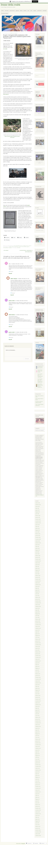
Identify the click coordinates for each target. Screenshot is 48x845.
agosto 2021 (37, 586)
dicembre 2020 (38, 601)
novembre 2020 (38, 602)
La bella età (39, 10)
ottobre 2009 (37, 833)
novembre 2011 (38, 788)
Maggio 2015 (37, 711)
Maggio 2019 (37, 635)
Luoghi (34, 10)
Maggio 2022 (37, 570)
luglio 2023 (37, 546)
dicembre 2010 (38, 808)
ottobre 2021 (37, 582)
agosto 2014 (37, 728)
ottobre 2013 (37, 746)
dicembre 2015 (38, 699)
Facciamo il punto (4, 13)
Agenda (17, 10)
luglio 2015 (37, 708)
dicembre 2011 (38, 786)
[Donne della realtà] (24, 23)
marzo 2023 (37, 553)
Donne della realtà (10, 5)
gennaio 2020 (37, 621)
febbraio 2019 (37, 639)
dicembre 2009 (38, 830)
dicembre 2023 (38, 537)
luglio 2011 (37, 795)
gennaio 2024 (37, 535)
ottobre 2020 (37, 604)
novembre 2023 (38, 539)
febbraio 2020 (37, 619)
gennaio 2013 (37, 762)
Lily (38, 369)
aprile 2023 (37, 551)
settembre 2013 (38, 748)
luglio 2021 (37, 588)
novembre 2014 (38, 722)
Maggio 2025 (37, 511)
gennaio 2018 (37, 653)
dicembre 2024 (38, 519)
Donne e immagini (23, 245)
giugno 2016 (37, 688)
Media (21, 10)
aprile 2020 (37, 615)
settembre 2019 (38, 628)
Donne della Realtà (17, 245)
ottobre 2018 (37, 646)
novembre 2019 (38, 624)
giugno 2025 (37, 510)
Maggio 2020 (37, 613)
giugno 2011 (37, 797)
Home (2, 10)
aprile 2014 (37, 735)
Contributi (44, 10)
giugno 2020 (37, 611)
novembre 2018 (38, 644)
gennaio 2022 (37, 577)
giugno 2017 (37, 666)
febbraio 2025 (37, 515)
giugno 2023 (37, 548)
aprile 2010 (37, 822)
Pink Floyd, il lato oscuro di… (40, 367)
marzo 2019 (37, 637)
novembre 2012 (38, 766)
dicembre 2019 (38, 622)
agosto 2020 (37, 608)
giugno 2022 (37, 568)
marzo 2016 (37, 693)
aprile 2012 (37, 779)
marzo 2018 (37, 650)
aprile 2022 (37, 571)
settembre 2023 (38, 542)
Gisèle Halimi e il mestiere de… (40, 386)
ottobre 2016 (37, 681)
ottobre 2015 (37, 702)
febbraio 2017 (37, 673)
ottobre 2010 (37, 811)
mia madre (5, 48)
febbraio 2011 (37, 804)
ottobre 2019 (37, 626)
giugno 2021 (37, 590)
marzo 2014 (37, 737)
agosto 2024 (37, 524)
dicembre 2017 (38, 655)
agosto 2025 (37, 506)
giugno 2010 (37, 819)
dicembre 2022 (38, 559)
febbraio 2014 (37, 739)
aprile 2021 (37, 593)
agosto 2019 (37, 630)
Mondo (25, 10)
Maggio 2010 (37, 821)
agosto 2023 (37, 544)
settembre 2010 (38, 813)
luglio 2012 (37, 773)
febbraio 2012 (37, 782)
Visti (28, 10)
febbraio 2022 (37, 575)
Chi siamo (6, 10)
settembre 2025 (38, 504)
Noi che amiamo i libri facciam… (40, 370)
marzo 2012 (37, 781)
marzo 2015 (37, 715)
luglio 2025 (37, 508)
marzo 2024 (37, 531)
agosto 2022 (37, 564)
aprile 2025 (37, 513)
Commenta (27, 358)
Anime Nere (16, 246)
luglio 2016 (37, 686)
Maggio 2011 (37, 799)
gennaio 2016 (37, 697)
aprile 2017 (37, 670)
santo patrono (6, 94)
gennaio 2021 (37, 599)
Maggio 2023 (37, 550)
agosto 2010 (37, 815)
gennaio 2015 (37, 719)
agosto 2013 (37, 750)
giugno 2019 (37, 633)
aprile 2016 (37, 691)
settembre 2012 (38, 770)
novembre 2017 (38, 657)
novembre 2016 (38, 679)
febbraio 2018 (37, 651)
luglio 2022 (37, 566)
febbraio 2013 (37, 761)
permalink (18, 247)
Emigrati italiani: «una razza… (40, 377)
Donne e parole (28, 245)
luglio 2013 (37, 751)
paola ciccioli (11, 300)
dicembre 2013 (38, 742)
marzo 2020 (37, 617)
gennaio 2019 (37, 641)
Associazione (12, 10)
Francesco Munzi (24, 246)
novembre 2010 (38, 810)
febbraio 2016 (37, 695)
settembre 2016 (38, 682)
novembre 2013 (38, 744)
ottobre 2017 (37, 659)
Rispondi (10, 273)
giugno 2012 (37, 775)
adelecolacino (12, 314)
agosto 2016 (37, 684)
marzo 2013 (37, 759)
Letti (31, 10)
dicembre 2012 (38, 764)
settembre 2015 (38, 704)
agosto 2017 (37, 662)
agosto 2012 (37, 771)
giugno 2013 (37, 753)
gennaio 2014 (37, 741)
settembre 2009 (38, 835)
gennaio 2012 (37, 784)
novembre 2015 (38, 701)
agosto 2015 (37, 706)
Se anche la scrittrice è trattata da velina (39, 402)
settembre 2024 (38, 522)
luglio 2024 (37, 526)
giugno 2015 (37, 710)
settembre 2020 (38, 606)
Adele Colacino (11, 246)
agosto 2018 (37, 648)
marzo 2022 (37, 573)
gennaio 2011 (37, 806)
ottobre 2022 (37, 562)
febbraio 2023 (37, 555)
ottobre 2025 (37, 502)
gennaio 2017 (37, 675)
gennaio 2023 (37, 557)
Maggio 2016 (37, 690)
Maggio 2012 (37, 777)
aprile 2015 (37, 713)
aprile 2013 (37, 757)
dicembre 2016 (38, 677)
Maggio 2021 (37, 591)
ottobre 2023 (37, 541)
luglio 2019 (37, 631)
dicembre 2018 (38, 642)
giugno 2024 (37, 528)
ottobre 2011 (37, 790)
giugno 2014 (37, 731)
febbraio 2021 (37, 597)
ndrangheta (10, 247)
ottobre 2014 (37, 724)
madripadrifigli (5, 247)
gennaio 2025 (37, 517)
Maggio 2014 (37, 733)
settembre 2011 (38, 791)
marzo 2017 (37, 671)
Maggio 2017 (37, 668)
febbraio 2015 (37, 717)
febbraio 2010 (37, 826)
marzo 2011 (37, 802)
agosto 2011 (37, 793)
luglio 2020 (37, 610)
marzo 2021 (37, 595)
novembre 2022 (38, 561)
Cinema (20, 246)
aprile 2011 (37, 801)
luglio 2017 (37, 664)
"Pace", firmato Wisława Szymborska (39, 405)
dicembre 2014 (38, 721)
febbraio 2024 (37, 533)
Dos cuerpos (5, 250)
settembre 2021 (38, 584)
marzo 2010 (37, 824)
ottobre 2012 (37, 768)
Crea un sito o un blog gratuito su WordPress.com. (24, 843)
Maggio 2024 (37, 530)
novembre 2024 (38, 521)
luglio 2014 (37, 730)
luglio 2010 (37, 817)
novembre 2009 (38, 831)
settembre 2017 (38, 661)
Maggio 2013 (37, 755)
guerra (28, 246)
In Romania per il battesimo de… (40, 381)
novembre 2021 (38, 581)
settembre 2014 (38, 726)
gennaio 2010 (37, 828)
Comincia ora (35, 1)
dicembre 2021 (38, 579)
